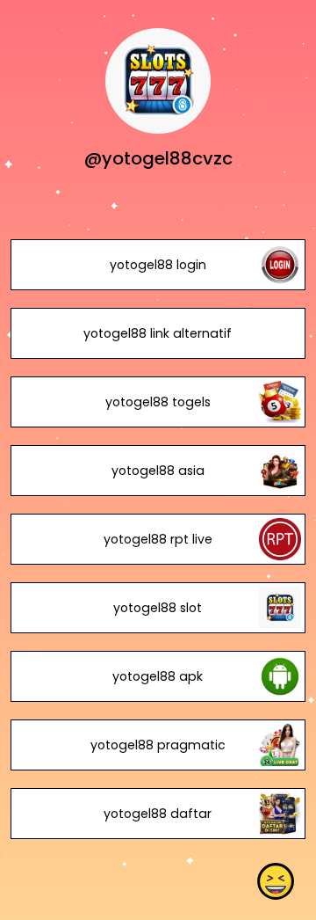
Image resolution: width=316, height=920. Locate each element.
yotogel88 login (158, 265)
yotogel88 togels (158, 402)
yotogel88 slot (157, 608)
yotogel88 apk (157, 676)
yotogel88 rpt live (158, 539)
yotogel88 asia (158, 470)
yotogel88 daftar (158, 813)
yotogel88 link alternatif (157, 333)
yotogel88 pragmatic (158, 745)
